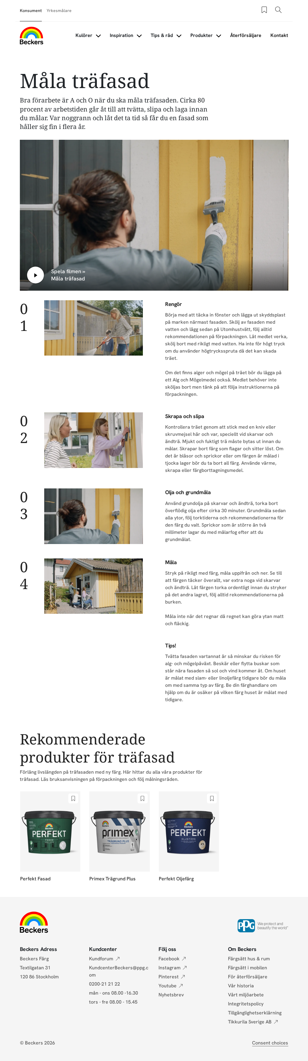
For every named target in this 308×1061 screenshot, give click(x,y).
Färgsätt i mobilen (247, 968)
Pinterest (169, 977)
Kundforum (101, 959)
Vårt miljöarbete (246, 995)
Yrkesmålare (59, 10)
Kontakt (279, 35)
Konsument (31, 10)
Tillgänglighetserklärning (255, 1013)
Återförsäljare (245, 35)
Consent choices (270, 1043)
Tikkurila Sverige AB (250, 1022)
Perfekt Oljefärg (176, 879)
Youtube (168, 986)
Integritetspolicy (245, 1004)
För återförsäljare (247, 977)
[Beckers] (31, 35)
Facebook (169, 959)
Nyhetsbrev (171, 995)
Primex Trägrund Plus (112, 879)
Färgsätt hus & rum (249, 959)
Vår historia (241, 986)
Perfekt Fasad (35, 879)
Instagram (169, 968)
